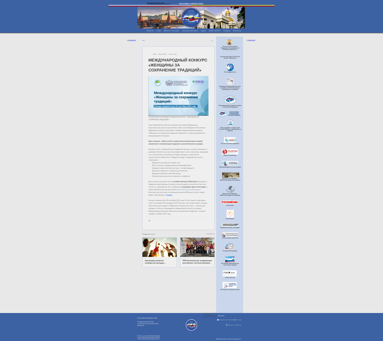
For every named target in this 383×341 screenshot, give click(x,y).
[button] (171, 30)
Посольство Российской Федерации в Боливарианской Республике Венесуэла (230, 48)
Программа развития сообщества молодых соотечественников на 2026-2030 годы (157, 261)
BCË (143, 40)
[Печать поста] (149, 221)
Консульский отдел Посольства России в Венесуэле (230, 57)
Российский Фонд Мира (230, 251)
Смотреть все (210, 234)
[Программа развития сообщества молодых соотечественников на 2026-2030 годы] (159, 247)
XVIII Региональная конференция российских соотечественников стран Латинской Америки (197, 261)
